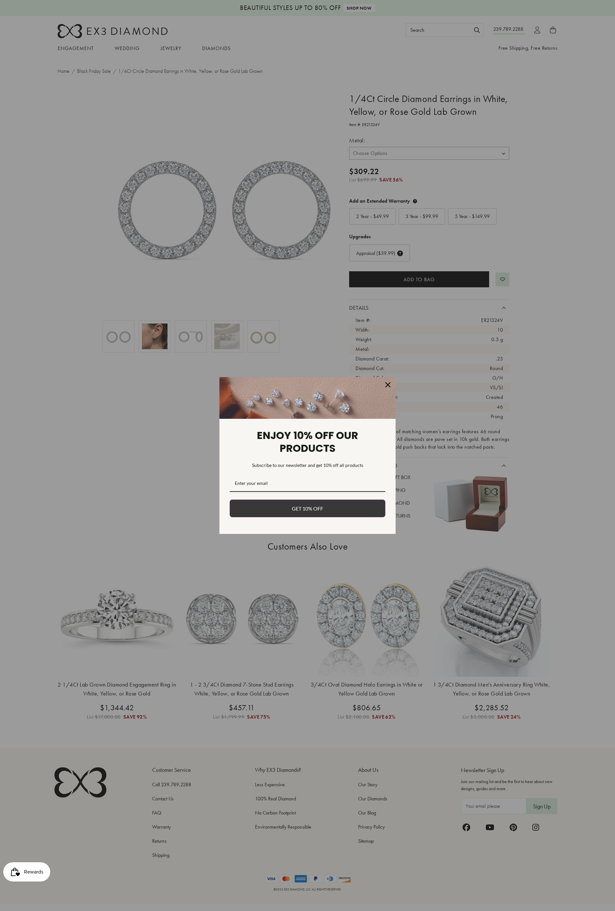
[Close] (388, 384)
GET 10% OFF (307, 508)
